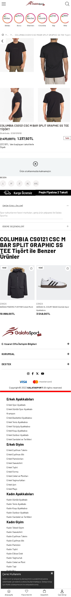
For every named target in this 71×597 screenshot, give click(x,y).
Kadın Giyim (15, 522)
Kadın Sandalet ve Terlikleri (19, 517)
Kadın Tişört (12, 549)
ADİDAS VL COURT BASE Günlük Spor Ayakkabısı (52, 308)
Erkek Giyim (15, 444)
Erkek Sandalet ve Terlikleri (19, 439)
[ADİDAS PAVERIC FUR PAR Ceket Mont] (17, 282)
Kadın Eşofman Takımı (17, 536)
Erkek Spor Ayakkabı (16, 405)
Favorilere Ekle (31, 268)
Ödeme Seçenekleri (13, 226)
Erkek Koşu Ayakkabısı (17, 430)
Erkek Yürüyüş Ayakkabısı (18, 426)
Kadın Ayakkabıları (20, 494)
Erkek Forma (12, 471)
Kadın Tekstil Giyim (15, 527)
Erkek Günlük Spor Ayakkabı (19, 409)
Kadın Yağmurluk (14, 558)
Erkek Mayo (12, 489)
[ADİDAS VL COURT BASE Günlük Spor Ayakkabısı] (53, 282)
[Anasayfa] (5, 34)
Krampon (11, 413)
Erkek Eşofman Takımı (17, 450)
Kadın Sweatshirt (14, 532)
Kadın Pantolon (13, 545)
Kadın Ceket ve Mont (16, 562)
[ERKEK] (10, 34)
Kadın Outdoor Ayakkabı (18, 512)
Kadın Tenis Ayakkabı (16, 504)
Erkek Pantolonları (15, 458)
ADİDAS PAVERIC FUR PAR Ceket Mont (16, 307)
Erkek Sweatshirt (14, 463)
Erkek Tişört (12, 467)
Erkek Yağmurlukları (16, 480)
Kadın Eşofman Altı (15, 540)
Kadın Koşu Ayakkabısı (17, 508)
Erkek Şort (11, 484)
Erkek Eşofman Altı (15, 454)
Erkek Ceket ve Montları (17, 476)
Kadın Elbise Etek (15, 553)
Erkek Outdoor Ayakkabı (18, 435)
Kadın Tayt (11, 566)
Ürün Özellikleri (12, 205)
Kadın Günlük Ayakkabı (17, 499)
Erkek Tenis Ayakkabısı (17, 422)
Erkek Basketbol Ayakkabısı (19, 418)
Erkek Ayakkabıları (20, 399)
